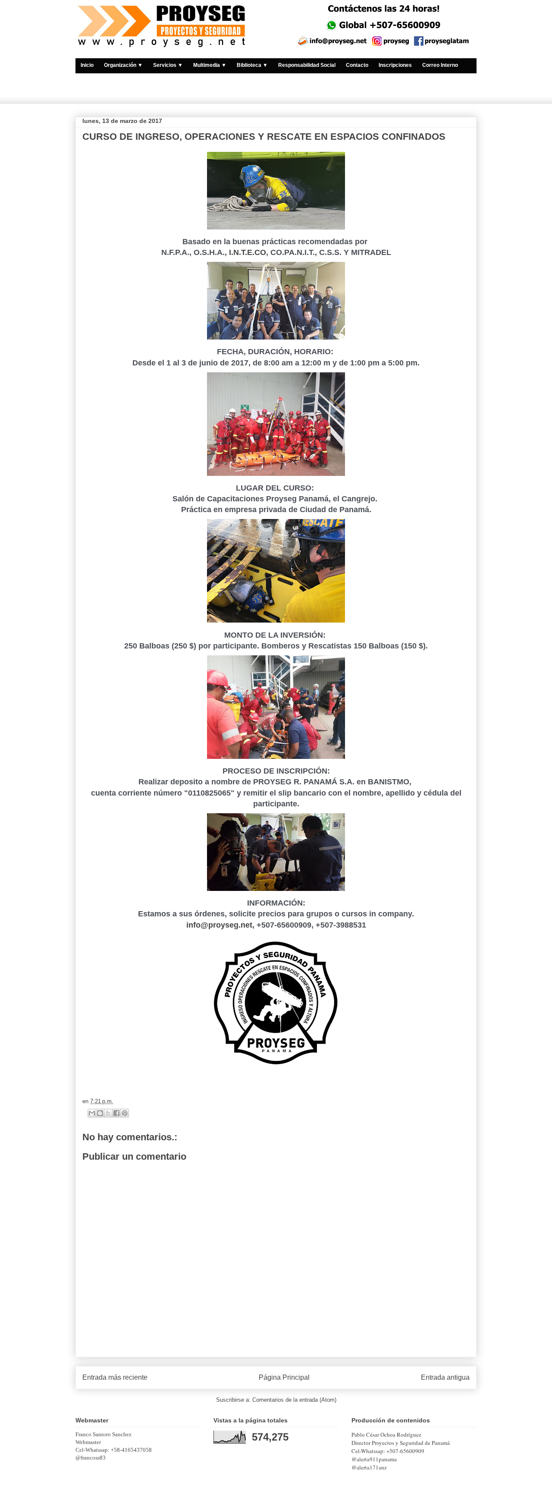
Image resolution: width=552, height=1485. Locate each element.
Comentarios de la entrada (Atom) (294, 1400)
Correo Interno (440, 65)
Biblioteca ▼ (252, 65)
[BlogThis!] (100, 1113)
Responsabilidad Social (307, 65)
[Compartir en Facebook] (116, 1113)
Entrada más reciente (114, 1377)
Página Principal (284, 1377)
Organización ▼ (123, 65)
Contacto (357, 65)
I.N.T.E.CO (247, 252)
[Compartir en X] (108, 1113)
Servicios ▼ (168, 65)
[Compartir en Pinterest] (124, 1113)
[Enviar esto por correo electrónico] (92, 1113)
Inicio (87, 65)
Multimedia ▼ (209, 65)
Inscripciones (395, 65)
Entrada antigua (445, 1377)
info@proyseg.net (219, 925)
